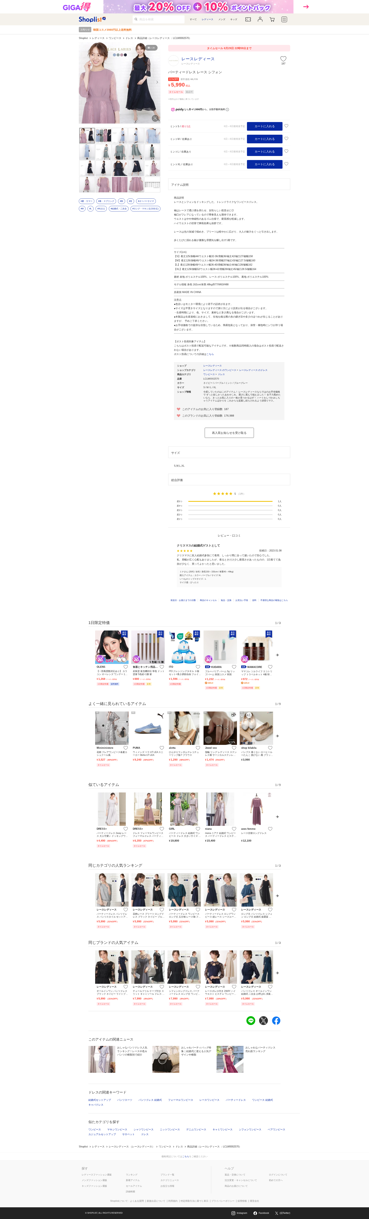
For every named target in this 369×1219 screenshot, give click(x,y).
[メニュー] (284, 19)
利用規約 (173, 1201)
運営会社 (254, 1201)
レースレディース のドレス (253, 370)
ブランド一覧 (167, 1174)
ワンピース (115, 38)
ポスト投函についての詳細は (194, 354)
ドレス (129, 38)
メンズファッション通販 (94, 1180)
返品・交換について (235, 1174)
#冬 (130, 201)
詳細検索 (130, 1191)
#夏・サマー (86, 201)
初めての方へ (276, 1180)
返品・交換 (226, 600)
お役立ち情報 (167, 1186)
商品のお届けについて (236, 1186)
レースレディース (212, 365)
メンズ (221, 19)
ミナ (182, 571)
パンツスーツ (124, 1100)
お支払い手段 (241, 600)
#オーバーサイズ (146, 201)
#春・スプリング (106, 201)
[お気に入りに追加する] (286, 126)
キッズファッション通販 (94, 1186)
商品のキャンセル (208, 600)
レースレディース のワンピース (219, 370)
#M (82, 208)
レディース (207, 19)
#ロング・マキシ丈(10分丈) (145, 208)
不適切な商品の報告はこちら (274, 600)
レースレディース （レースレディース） (132, 1146)
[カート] (272, 19)
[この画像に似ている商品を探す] (155, 118)
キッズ (233, 19)
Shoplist (83, 38)
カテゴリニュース (169, 1180)
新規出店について (156, 1201)
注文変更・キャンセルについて (241, 1180)
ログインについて (278, 1174)
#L (90, 208)
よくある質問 (137, 1201)
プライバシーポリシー (222, 1201)
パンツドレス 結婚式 (150, 1100)
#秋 (121, 201)
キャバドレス (95, 1104)
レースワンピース (209, 1100)
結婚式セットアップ (99, 1100)
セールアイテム (134, 1186)
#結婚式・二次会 (119, 208)
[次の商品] (278, 663)
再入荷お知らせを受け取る (229, 432)
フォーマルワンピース (180, 1100)
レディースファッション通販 (97, 1174)
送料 (254, 600)
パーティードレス (236, 1100)
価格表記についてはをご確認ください (184, 1156)
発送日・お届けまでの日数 (183, 600)
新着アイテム (133, 1180)
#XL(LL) (101, 208)
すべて (193, 19)
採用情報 (242, 1201)
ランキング (131, 1174)
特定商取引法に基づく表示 (194, 1201)
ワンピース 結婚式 (262, 1100)
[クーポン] (248, 19)
